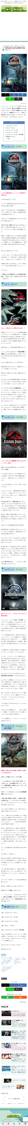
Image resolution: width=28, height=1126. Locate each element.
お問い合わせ (21, 1121)
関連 (9, 138)
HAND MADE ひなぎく (20, 1119)
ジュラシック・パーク (11, 125)
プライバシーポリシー (7, 1121)
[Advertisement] (14, 27)
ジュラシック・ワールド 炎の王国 (14, 134)
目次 (12, 122)
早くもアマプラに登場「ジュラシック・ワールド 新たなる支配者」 (7, 959)
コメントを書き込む (14, 1098)
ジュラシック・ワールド (12, 132)
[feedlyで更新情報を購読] (7, 997)
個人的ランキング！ (11, 136)
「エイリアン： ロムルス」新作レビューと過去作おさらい (20, 959)
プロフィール (7, 1119)
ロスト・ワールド (10, 128)
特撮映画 (4, 978)
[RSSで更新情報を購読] (20, 997)
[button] (18, 99)
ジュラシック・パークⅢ (12, 130)
